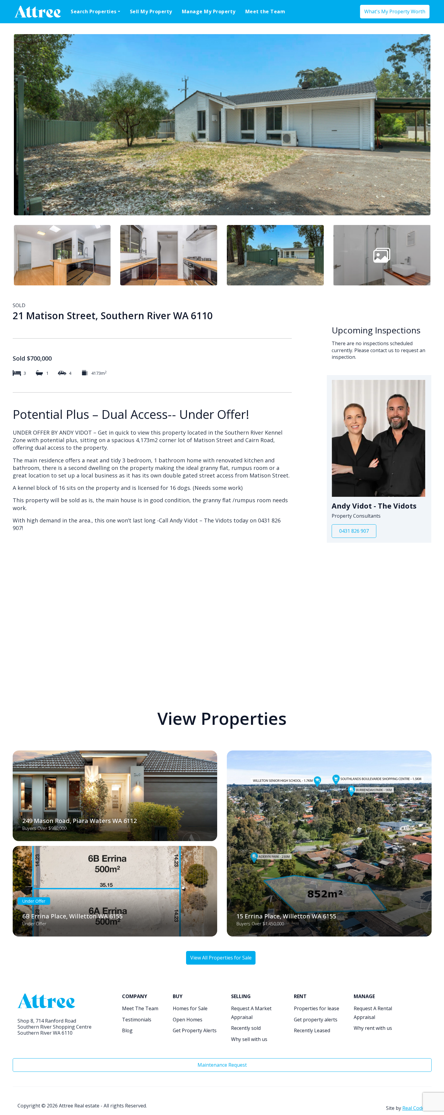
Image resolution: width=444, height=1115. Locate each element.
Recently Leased (312, 1030)
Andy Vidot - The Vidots (374, 506)
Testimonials (136, 1019)
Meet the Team (265, 11)
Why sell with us (249, 1039)
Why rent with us (373, 1028)
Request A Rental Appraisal (373, 1012)
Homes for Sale (190, 1008)
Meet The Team (140, 1008)
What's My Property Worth (394, 11)
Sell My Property (151, 11)
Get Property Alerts (195, 1030)
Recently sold (246, 1028)
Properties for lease (316, 1008)
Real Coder (414, 1108)
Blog (127, 1030)
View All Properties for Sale (221, 957)
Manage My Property (209, 11)
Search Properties (94, 11)
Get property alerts (315, 1019)
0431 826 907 (354, 531)
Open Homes (187, 1019)
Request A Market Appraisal (251, 1012)
